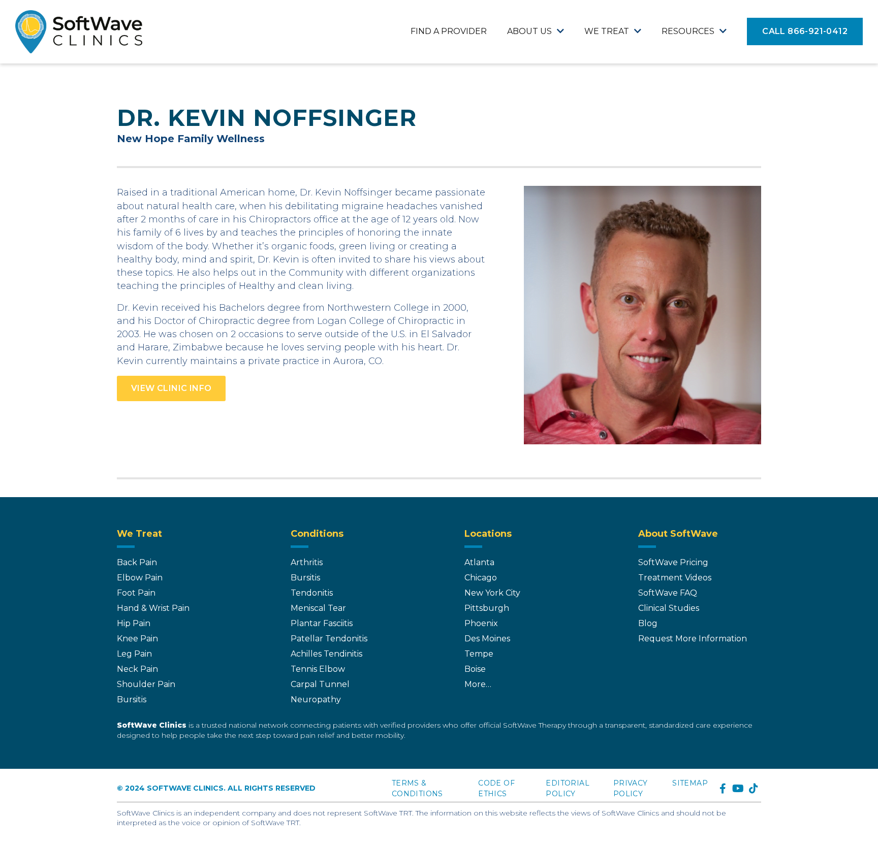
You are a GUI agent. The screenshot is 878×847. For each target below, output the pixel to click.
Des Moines (487, 638)
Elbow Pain (140, 577)
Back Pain (137, 562)
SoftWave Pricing (673, 562)
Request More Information (692, 638)
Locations (488, 533)
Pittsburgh (486, 608)
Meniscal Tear (318, 608)
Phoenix (481, 623)
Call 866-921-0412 (805, 31)
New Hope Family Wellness (191, 139)
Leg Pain (134, 654)
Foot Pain (136, 593)
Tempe (478, 654)
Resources (688, 31)
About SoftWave (678, 533)
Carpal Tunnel (320, 684)
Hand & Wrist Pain (153, 608)
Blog (647, 623)
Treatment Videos (674, 577)
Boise (475, 669)
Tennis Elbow (318, 669)
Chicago (480, 577)
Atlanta (479, 562)
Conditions (317, 533)
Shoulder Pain (146, 684)
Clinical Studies (668, 608)
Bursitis (131, 699)
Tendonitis (312, 593)
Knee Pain (137, 638)
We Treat (606, 31)
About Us (529, 31)
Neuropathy (316, 699)
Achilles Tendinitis (326, 654)
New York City (492, 593)
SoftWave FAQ (667, 593)
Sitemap (690, 783)
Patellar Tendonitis (329, 638)
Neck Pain (137, 669)
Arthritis (307, 562)
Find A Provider (449, 31)
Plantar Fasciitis (322, 623)
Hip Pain (133, 623)
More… (477, 684)
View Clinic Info (171, 388)
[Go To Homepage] (78, 31)
